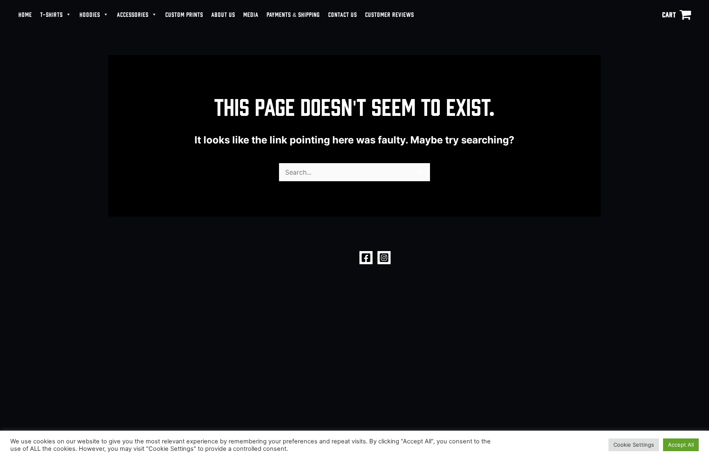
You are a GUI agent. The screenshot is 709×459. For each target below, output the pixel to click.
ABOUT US (223, 14)
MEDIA (250, 14)
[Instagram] (384, 257)
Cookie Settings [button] (633, 444)
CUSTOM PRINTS (184, 14)
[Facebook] (366, 257)
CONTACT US (342, 14)
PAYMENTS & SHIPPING (293, 14)
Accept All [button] (681, 444)
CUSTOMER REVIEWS (389, 14)
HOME (25, 14)
